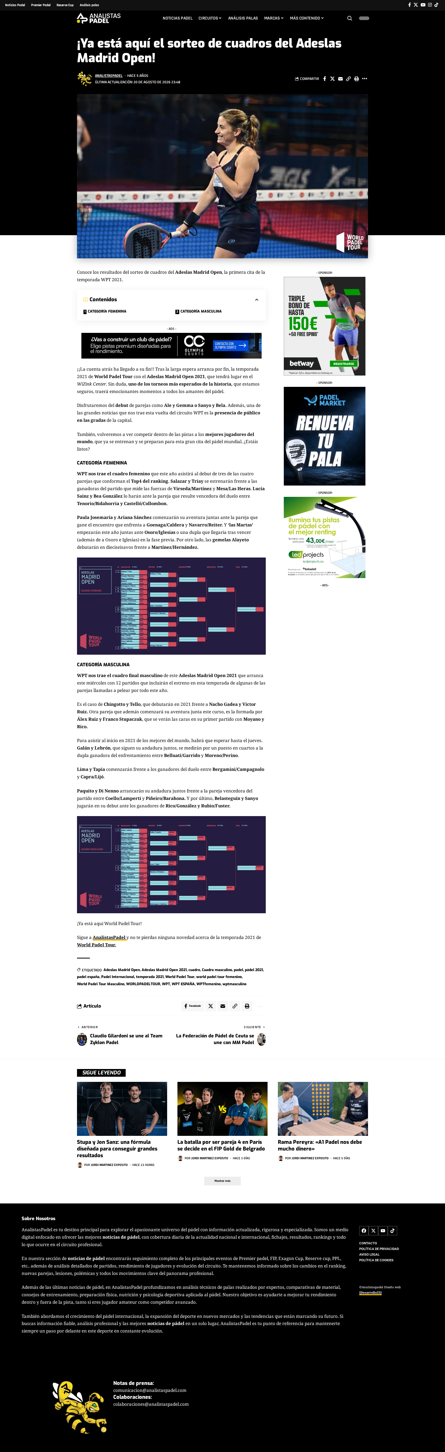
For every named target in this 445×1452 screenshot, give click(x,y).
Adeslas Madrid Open (122, 969)
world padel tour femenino (219, 976)
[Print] (356, 79)
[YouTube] (423, 5)
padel (238, 969)
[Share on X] (332, 79)
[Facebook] (409, 5)
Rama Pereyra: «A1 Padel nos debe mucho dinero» (320, 1145)
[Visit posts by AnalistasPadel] (84, 78)
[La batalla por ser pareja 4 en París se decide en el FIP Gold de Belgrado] (222, 1109)
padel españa (88, 976)
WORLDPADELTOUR (143, 984)
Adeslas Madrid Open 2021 (164, 969)
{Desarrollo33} (370, 1292)
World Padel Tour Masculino (100, 984)
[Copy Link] (348, 79)
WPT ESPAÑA (183, 984)
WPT (166, 984)
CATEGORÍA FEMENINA (107, 311)
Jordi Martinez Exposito (109, 1164)
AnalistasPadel (109, 75)
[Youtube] (383, 1230)
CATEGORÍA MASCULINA (201, 311)
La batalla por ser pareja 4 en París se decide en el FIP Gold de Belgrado (221, 1145)
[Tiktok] (436, 5)
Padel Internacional (117, 976)
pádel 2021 (254, 969)
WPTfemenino (208, 984)
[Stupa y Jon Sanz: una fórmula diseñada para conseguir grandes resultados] (122, 1109)
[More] (364, 79)
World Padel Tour (179, 976)
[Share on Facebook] (324, 79)
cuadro (194, 969)
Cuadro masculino (217, 969)
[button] (350, 18)
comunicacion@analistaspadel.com (149, 1390)
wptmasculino (234, 984)
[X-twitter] (373, 1230)
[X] (415, 5)
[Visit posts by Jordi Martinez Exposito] (80, 1165)
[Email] (340, 79)
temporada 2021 (150, 976)
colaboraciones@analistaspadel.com (151, 1404)
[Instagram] (430, 5)
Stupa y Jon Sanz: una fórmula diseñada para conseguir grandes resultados (117, 1149)
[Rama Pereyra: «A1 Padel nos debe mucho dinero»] (323, 1109)
